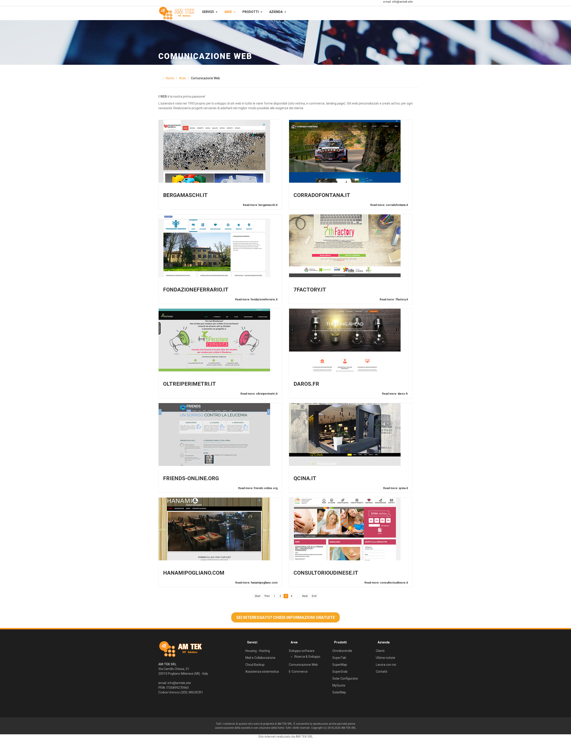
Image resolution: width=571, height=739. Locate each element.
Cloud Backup (255, 664)
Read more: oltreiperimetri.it (258, 393)
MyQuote (338, 685)
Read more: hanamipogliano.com (256, 582)
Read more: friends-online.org (257, 488)
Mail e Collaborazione (260, 657)
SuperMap (339, 664)
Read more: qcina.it (395, 488)
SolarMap (339, 692)
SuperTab (339, 657)
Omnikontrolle (342, 651)
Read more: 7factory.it (394, 299)
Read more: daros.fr (395, 393)
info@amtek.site (402, 1)
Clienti (380, 651)
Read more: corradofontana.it (389, 205)
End (314, 596)
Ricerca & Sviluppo (307, 656)
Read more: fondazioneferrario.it (256, 299)
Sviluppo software (301, 651)
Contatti (381, 671)
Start (258, 596)
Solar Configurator (345, 678)
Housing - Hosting (257, 651)
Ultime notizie (385, 657)
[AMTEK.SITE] (176, 13)
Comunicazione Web (303, 664)
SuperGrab (340, 671)
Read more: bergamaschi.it (260, 205)
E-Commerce (298, 671)
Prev (267, 596)
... (297, 596)
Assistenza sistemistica (262, 671)
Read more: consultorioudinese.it (386, 582)
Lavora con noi (386, 664)
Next (305, 596)
